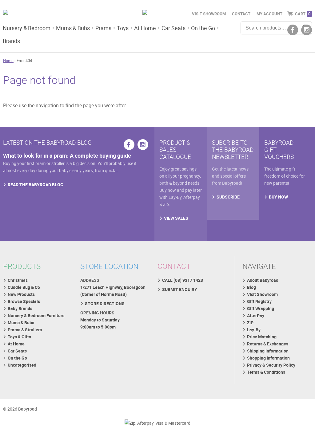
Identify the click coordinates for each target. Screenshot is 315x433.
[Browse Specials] (157, 13)
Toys (123, 28)
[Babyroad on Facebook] (292, 30)
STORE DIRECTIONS (105, 303)
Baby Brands (20, 308)
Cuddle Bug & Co (24, 287)
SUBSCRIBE (228, 197)
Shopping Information (268, 358)
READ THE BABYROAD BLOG (35, 184)
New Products (21, 294)
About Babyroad (262, 280)
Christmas (18, 280)
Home (8, 60)
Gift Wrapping (260, 308)
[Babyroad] (52, 13)
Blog (251, 287)
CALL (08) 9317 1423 (182, 280)
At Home (145, 28)
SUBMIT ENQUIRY (179, 289)
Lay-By (254, 330)
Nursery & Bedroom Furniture (36, 315)
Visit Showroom (209, 14)
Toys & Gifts (19, 337)
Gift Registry (259, 301)
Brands (11, 41)
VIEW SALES (176, 218)
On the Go (203, 28)
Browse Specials (24, 301)
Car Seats (173, 28)
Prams (103, 28)
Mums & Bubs (73, 28)
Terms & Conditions (266, 372)
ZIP (250, 322)
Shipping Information (268, 351)
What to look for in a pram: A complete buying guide (67, 155)
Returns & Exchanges (267, 344)
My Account (269, 14)
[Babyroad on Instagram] (306, 30)
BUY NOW (278, 197)
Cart (302, 14)
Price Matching (262, 337)
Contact (241, 14)
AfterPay (255, 315)
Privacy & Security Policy (271, 365)
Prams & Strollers (25, 330)
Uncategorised (22, 365)
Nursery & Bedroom (26, 28)
